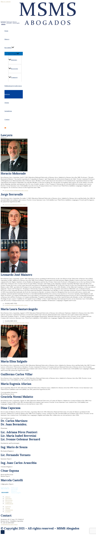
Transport (14, 77)
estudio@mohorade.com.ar (9, 524)
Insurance (14, 60)
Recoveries (14, 68)
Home (6, 31)
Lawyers (7, 94)
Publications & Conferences (13, 86)
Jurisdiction (8, 111)
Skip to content (5, 1)
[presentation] (13, 47)
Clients (6, 102)
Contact (6, 119)
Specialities (8, 47)
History (6, 39)
